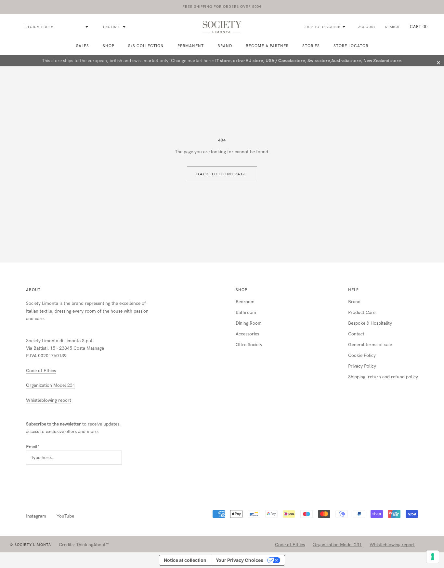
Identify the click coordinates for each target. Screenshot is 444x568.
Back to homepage (221, 173)
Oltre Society (249, 344)
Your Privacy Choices (239, 560)
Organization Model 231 (50, 385)
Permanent (190, 46)
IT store (222, 60)
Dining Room (249, 323)
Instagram (36, 516)
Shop (241, 290)
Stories (311, 46)
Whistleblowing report (48, 400)
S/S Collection (146, 46)
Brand (224, 46)
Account (367, 27)
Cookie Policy (362, 355)
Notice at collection (185, 560)
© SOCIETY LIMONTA (30, 545)
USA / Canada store (285, 60)
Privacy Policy (362, 366)
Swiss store (318, 60)
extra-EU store (248, 60)
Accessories (247, 334)
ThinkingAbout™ (92, 545)
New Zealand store (382, 60)
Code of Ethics (41, 370)
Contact (356, 334)
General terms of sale (370, 344)
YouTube (65, 516)
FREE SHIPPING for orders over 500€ (222, 7)
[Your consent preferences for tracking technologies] (432, 556)
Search (392, 27)
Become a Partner (267, 46)
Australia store (346, 60)
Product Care (361, 312)
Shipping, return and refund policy (383, 377)
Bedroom (245, 301)
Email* (32, 447)
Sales (82, 46)
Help (353, 290)
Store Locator (350, 46)
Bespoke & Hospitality (370, 323)
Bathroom (246, 312)
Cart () (419, 26)
